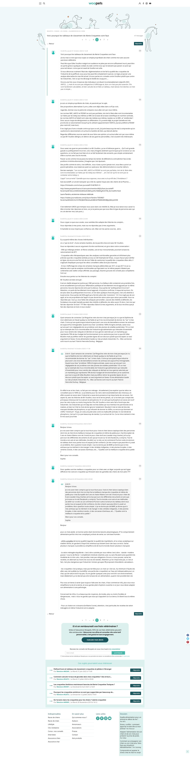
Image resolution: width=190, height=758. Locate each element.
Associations (76, 728)
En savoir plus (126, 656)
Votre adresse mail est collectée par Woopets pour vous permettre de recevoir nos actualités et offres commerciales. (96, 656)
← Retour (50, 44)
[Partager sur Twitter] (188, 638)
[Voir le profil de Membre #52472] (51, 678)
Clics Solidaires (53, 728)
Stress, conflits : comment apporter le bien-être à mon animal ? (130, 727)
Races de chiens (54, 717)
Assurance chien (54, 738)
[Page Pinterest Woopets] (102, 718)
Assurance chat (53, 742)
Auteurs (75, 721)
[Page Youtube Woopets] (150, 3)
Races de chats (53, 721)
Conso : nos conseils (55, 731)
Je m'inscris (118, 653)
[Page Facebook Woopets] (143, 3)
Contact (75, 735)
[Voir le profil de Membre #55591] (51, 686)
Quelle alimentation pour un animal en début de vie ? (130, 719)
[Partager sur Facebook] (188, 635)
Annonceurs (76, 724)
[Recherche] (44, 3)
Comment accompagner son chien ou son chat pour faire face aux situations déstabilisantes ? (130, 744)
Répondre (138, 44)
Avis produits (77, 738)
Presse (74, 731)
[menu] (40, 3)
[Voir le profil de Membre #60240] (51, 670)
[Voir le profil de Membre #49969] (51, 701)
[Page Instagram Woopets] (146, 3)
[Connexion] (140, 3)
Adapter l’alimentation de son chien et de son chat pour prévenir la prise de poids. (131, 735)
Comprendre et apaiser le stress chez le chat (130, 751)
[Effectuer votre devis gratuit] (95, 634)
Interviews (52, 735)
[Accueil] (95, 3)
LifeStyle (51, 724)
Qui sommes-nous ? (79, 717)
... (89, 39)
